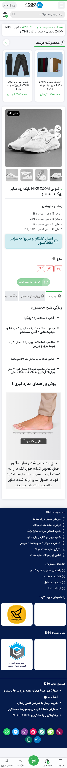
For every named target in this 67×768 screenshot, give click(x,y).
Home (59, 27)
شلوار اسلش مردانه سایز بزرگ (44, 531)
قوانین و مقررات (52, 576)
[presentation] (6, 42)
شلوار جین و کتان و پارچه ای (44, 537)
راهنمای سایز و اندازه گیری (45, 571)
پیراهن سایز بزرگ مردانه (47, 519)
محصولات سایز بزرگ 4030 (37, 27)
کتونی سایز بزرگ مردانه (47, 549)
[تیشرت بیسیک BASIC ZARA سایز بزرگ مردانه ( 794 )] (50, 65)
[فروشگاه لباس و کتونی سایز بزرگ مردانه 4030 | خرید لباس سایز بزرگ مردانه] (33, 5)
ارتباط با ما (54, 589)
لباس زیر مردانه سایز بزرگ (45, 555)
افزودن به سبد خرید (29, 282)
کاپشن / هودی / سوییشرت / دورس (40, 543)
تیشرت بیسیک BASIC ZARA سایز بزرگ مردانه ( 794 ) (50, 84)
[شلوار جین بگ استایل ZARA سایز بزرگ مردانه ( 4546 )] (17, 65)
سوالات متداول (52, 583)
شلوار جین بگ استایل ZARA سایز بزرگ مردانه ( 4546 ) (17, 84)
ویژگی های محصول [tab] (31, 296)
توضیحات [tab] (53, 296)
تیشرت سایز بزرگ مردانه (47, 525)
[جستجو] (13, 14)
